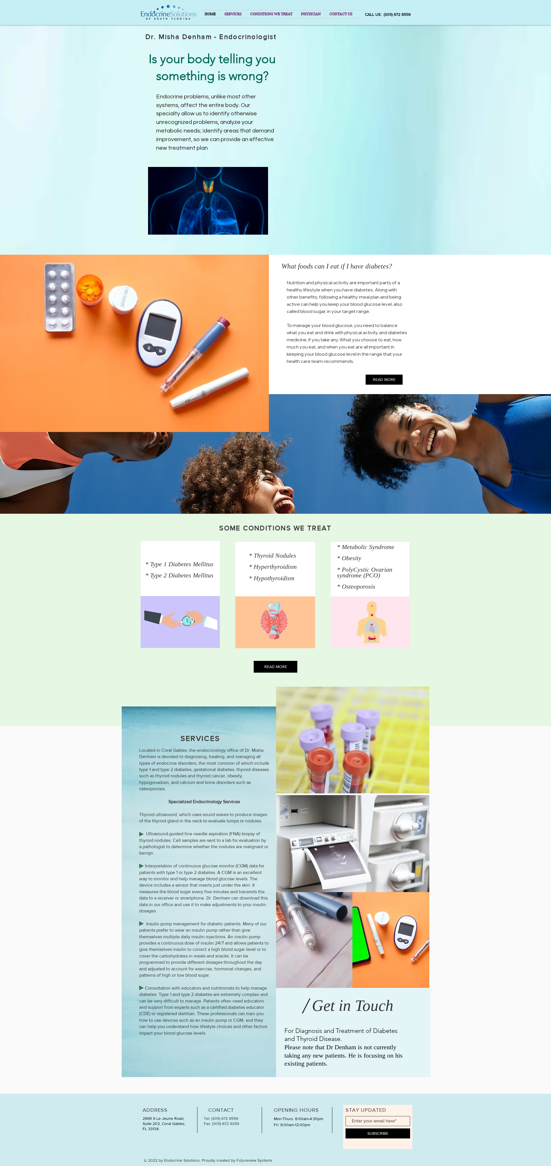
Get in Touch (352, 1005)
